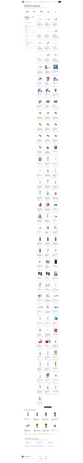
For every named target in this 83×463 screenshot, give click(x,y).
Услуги (37, 1)
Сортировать (26, 25)
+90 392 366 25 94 (28, 442)
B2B (59, 1)
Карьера (44, 1)
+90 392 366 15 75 (50, 442)
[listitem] (24, 12)
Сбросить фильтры (33, 16)
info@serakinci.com (39, 442)
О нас (34, 1)
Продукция (40, 1)
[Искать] (53, 2)
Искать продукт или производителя (29, 22)
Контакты (48, 1)
